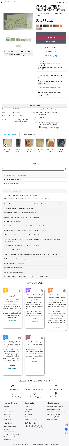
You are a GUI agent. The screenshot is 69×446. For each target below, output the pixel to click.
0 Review (54, 13)
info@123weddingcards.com (56, 313)
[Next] (64, 145)
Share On (49, 55)
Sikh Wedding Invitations (53, 409)
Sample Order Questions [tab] (13, 179)
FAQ (5, 409)
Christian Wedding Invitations (55, 406)
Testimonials (28, 414)
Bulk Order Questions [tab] (12, 183)
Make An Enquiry (51, 51)
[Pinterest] (32, 427)
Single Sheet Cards (52, 419)
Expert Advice (28, 409)
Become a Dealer (8, 429)
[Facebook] (26, 427)
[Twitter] (29, 427)
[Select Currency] (57, 2)
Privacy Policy (7, 414)
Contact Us (6, 406)
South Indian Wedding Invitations (56, 411)
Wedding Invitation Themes (11, 436)
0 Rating (47, 13)
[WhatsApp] (54, 55)
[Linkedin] (35, 427)
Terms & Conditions (9, 411)
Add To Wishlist (51, 47)
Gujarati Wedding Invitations (54, 414)
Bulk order (51, 38)
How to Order (7, 416)
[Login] (64, 2)
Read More (12, 320)
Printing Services (8, 439)
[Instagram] (38, 427)
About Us (27, 411)
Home (26, 406)
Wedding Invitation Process (11, 434)
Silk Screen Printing (19, 116)
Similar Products (12, 134)
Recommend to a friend (31, 419)
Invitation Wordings (9, 431)
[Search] (66, 2)
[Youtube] (41, 427)
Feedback (27, 416)
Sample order (51, 34)
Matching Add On (29, 134)
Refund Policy (7, 419)
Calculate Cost (51, 42)
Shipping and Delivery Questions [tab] (15, 175)
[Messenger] (56, 55)
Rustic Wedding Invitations (54, 416)
